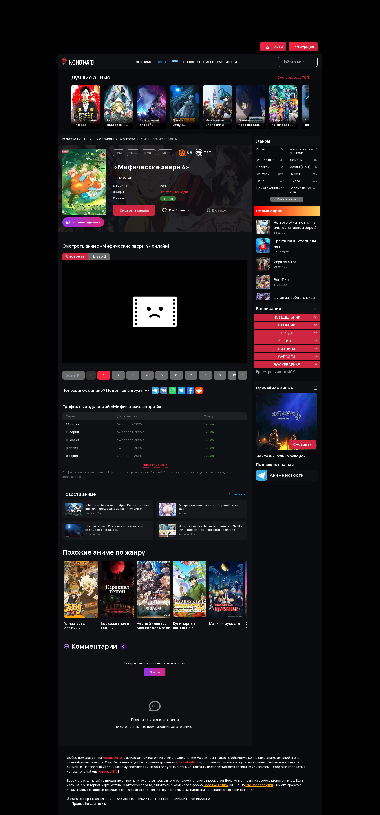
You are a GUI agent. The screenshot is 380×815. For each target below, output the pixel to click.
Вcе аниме (142, 62)
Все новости (237, 494)
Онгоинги (205, 62)
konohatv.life (75, 138)
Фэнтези (127, 138)
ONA (118, 153)
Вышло (166, 153)
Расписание (228, 62)
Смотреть (302, 444)
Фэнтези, (167, 192)
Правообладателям (89, 803)
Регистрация (303, 47)
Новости (165, 62)
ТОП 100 (187, 62)
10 (234, 375)
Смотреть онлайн (134, 210)
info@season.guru (259, 785)
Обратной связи (215, 785)
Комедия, (182, 192)
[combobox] (297, 62)
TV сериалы (104, 138)
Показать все (286, 199)
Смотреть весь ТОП (293, 77)
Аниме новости (285, 475)
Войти (155, 672)
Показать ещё (155, 465)
